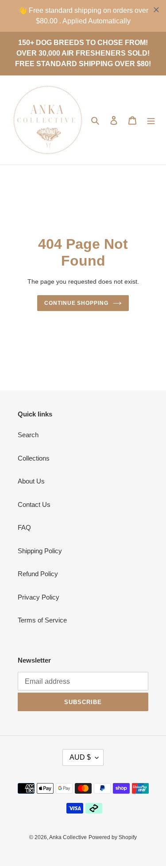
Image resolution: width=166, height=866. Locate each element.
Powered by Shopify (113, 837)
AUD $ (80, 757)
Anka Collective (68, 837)
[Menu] (151, 120)
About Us (31, 481)
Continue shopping (76, 303)
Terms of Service (42, 620)
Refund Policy (38, 573)
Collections (34, 458)
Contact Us (34, 504)
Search (28, 435)
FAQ (24, 527)
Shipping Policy (40, 551)
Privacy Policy (38, 597)
